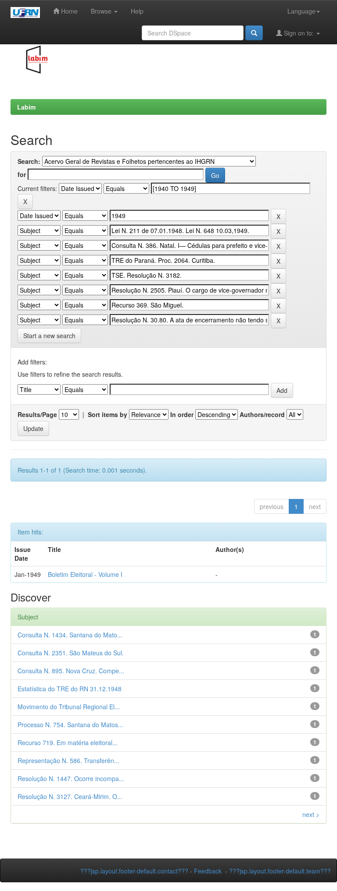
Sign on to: (298, 32)
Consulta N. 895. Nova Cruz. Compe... (71, 670)
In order (182, 414)
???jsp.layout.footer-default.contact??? (134, 870)
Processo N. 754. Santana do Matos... (70, 724)
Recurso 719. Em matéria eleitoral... (68, 742)
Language (301, 11)
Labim (26, 107)
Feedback (208, 870)
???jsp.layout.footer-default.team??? (280, 870)
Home (68, 11)
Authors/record (262, 414)
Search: (29, 161)
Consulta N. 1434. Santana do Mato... (70, 634)
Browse (102, 11)
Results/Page (37, 414)
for (22, 174)
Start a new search (49, 335)
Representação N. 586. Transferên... (68, 760)
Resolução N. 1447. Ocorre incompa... (71, 778)
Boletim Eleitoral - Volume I (85, 574)
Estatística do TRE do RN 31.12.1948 (70, 688)
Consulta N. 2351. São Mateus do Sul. (71, 652)
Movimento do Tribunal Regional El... (69, 706)
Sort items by (107, 414)
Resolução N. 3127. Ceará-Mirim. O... (70, 796)
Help (137, 11)
